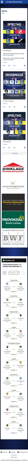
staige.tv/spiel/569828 (8, 55)
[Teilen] (25, 65)
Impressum (14, 455)
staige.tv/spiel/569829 (8, 59)
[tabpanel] (13, 167)
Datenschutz (14, 457)
